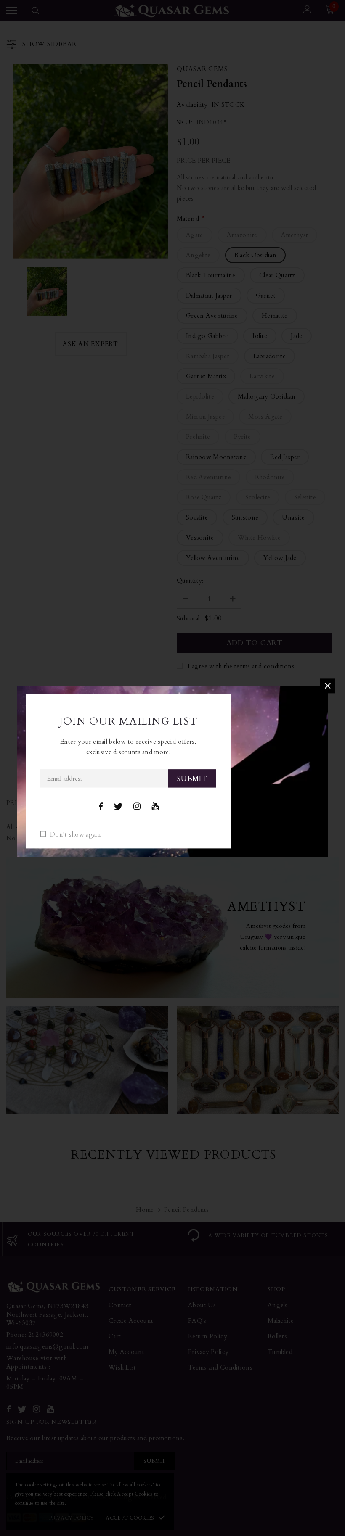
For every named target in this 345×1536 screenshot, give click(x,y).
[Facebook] (100, 806)
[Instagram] (137, 806)
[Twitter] (118, 806)
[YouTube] (155, 806)
